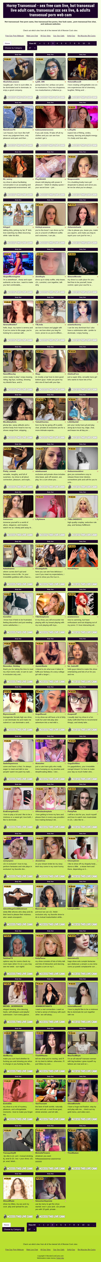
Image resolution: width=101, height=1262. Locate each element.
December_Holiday (11, 666)
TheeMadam (73, 1153)
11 (89, 43)
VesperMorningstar (11, 276)
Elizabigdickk (41, 569)
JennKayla (40, 276)
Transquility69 (9, 1153)
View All (32, 43)
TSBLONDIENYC (75, 519)
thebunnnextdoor (75, 471)
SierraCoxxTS (9, 130)
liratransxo (8, 519)
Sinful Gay (71, 36)
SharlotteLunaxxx (11, 82)
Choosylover (73, 861)
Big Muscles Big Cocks (87, 36)
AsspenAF (72, 714)
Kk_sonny (7, 179)
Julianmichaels (74, 227)
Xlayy (37, 374)
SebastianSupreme (43, 1201)
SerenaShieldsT (10, 325)
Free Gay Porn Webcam (14, 36)
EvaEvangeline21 (11, 811)
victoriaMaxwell (75, 1006)
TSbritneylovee (42, 617)
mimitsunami (41, 471)
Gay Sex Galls (58, 36)
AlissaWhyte (8, 1201)
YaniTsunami (41, 1103)
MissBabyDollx (10, 422)
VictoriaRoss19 (74, 82)
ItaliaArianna (8, 569)
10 (84, 43)
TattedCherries (42, 422)
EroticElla (7, 1103)
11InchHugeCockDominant (15, 909)
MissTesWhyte (74, 1055)
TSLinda (39, 325)
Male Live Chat (32, 36)
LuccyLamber (74, 909)
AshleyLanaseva (42, 227)
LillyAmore (40, 519)
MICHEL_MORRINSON (13, 1006)
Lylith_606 (40, 82)
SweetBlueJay (9, 374)
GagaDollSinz (74, 763)
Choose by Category (13, 48)
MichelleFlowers (42, 1153)
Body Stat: (18, 54)
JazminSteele (41, 666)
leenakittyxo (73, 569)
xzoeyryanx (8, 861)
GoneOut (7, 617)
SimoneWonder (74, 276)
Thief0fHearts (41, 1055)
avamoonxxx (73, 617)
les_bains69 (73, 666)
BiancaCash (40, 909)
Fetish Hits (60, 1258)
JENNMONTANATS (43, 1006)
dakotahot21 (73, 958)
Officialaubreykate (43, 811)
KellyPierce (40, 958)
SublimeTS (8, 958)
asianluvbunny (74, 325)
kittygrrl (6, 227)
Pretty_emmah (9, 471)
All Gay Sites (46, 36)
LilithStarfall (73, 422)
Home (7, 43)
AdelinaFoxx (73, 374)
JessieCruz (40, 861)
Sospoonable (74, 179)
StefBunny (8, 1055)
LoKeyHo (72, 130)
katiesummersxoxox (44, 130)
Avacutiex (39, 763)
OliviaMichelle (74, 1103)
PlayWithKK (40, 179)
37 (30, 48)
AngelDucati (40, 714)
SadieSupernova (10, 763)
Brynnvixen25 (9, 714)
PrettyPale (72, 811)
